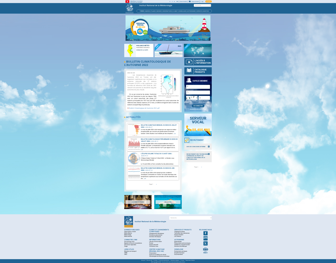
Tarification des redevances (182, 233)
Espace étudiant (183, 1)
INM (177, 1)
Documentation (178, 254)
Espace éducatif (195, 1)
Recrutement (197, 140)
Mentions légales (175, 260)
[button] (172, 1)
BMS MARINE (168, 202)
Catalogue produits (200, 70)
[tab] (198, 147)
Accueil (143, 260)
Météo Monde (128, 236)
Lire (175, 133)
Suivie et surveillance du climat (157, 254)
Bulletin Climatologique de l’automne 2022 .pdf (144, 108)
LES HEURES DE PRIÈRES (138, 202)
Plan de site (149, 260)
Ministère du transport (130, 251)
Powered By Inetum (180, 262)
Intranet (208, 1)
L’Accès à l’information (203, 61)
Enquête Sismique (179, 252)
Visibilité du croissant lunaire (182, 244)
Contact (156, 260)
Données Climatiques (155, 236)
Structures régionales (130, 244)
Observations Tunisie (130, 231)
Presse (151, 243)
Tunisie (142, 11)
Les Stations (177, 236)
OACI (125, 254)
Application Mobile (190, 260)
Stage (126, 246)
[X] (205, 243)
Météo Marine (128, 233)
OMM (125, 252)
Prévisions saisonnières (155, 235)
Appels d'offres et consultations (133, 243)
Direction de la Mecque (180, 246)
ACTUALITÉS (133, 117)
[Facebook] (205, 233)
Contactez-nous (153, 246)
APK (205, 237)
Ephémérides (178, 241)
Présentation (152, 253)
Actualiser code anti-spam (191, 101)
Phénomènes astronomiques (182, 243)
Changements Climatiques (156, 233)
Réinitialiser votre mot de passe (198, 109)
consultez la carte (142, 50)
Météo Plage (127, 234)
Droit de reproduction (164, 260)
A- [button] (170, 1)
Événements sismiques (180, 251)
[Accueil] (129, 8)
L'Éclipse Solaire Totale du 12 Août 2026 (156, 153)
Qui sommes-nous (129, 241)
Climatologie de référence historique (159, 256)
